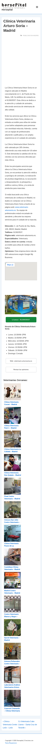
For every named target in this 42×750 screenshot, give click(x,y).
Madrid (36, 35)
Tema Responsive (11, 743)
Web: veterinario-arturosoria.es (21, 361)
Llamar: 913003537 (21, 320)
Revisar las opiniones (21, 369)
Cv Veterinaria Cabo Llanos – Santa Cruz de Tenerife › (27, 724)
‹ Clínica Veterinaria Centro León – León (10, 724)
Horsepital (7, 9)
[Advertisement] (21, 62)
